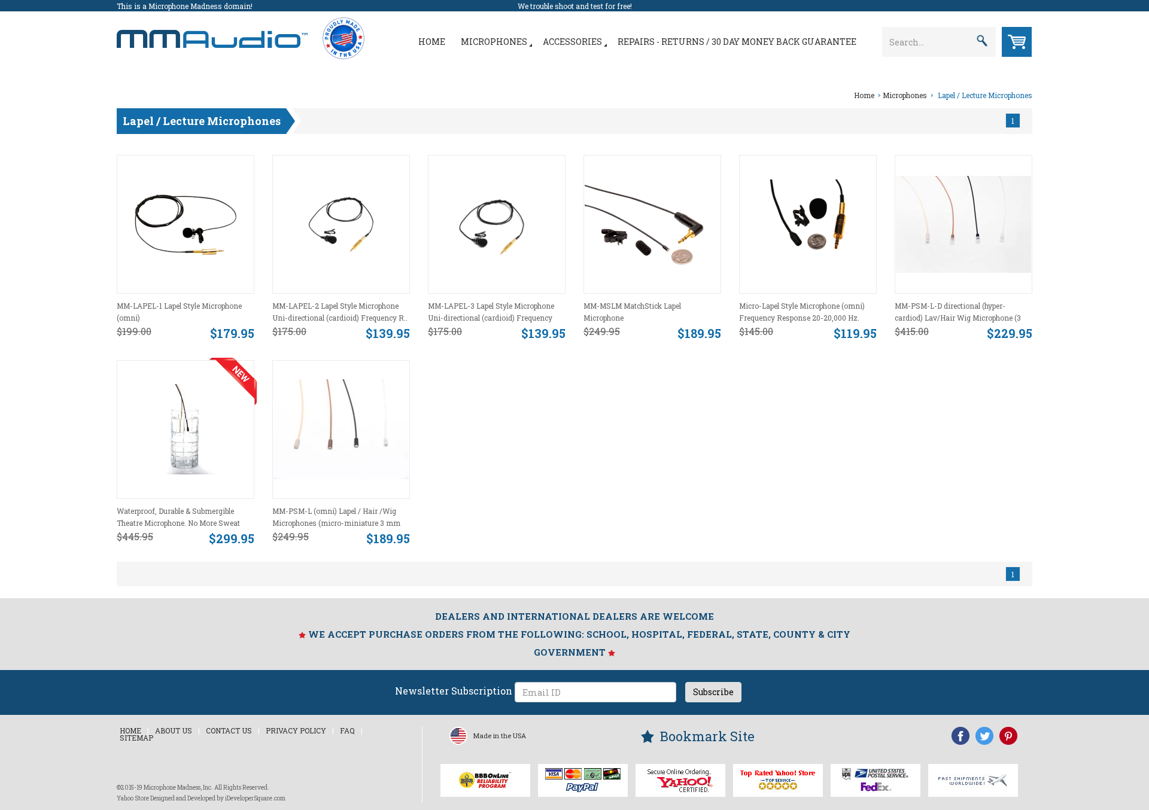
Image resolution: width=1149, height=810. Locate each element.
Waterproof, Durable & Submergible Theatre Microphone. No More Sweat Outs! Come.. (178, 523)
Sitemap (136, 737)
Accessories (572, 41)
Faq (347, 730)
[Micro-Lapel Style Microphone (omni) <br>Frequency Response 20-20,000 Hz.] (808, 223)
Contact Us (229, 730)
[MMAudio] (212, 32)
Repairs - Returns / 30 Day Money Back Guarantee (737, 41)
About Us (173, 730)
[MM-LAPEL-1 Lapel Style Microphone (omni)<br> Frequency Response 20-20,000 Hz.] (185, 223)
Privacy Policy (296, 730)
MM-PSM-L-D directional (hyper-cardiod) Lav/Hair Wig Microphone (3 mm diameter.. (958, 317)
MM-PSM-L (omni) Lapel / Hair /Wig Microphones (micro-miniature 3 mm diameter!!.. (336, 523)
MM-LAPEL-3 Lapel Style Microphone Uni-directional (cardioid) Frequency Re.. (491, 317)
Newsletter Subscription (453, 690)
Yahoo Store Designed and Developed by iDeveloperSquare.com (201, 798)
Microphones (494, 41)
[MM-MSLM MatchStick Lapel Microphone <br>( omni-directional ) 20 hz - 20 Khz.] (652, 223)
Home (431, 41)
